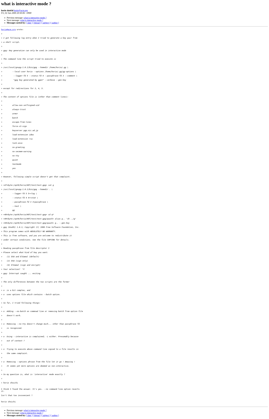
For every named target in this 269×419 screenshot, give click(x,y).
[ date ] (29, 23)
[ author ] (55, 23)
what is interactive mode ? (35, 18)
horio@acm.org (21, 10)
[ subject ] (45, 23)
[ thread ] (37, 23)
